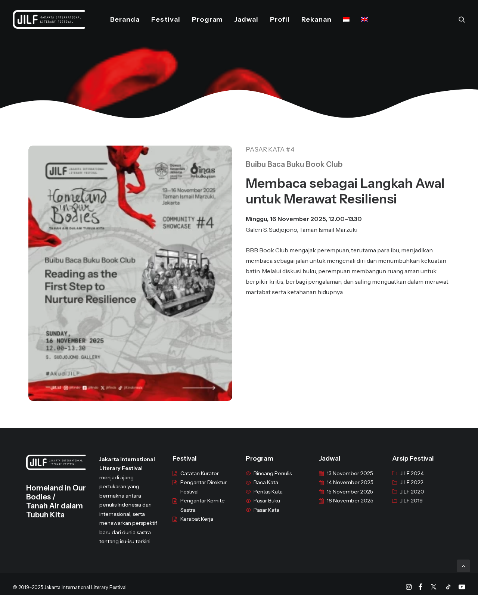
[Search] (462, 19)
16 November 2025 (350, 500)
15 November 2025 (350, 491)
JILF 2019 (411, 500)
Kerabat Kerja (196, 518)
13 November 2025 (350, 473)
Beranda (125, 19)
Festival (165, 19)
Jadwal (246, 19)
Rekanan (316, 19)
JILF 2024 (412, 473)
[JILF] (49, 19)
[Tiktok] (448, 588)
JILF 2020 (412, 491)
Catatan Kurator (199, 473)
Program (207, 19)
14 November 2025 (350, 482)
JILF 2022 (411, 482)
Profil (280, 19)
